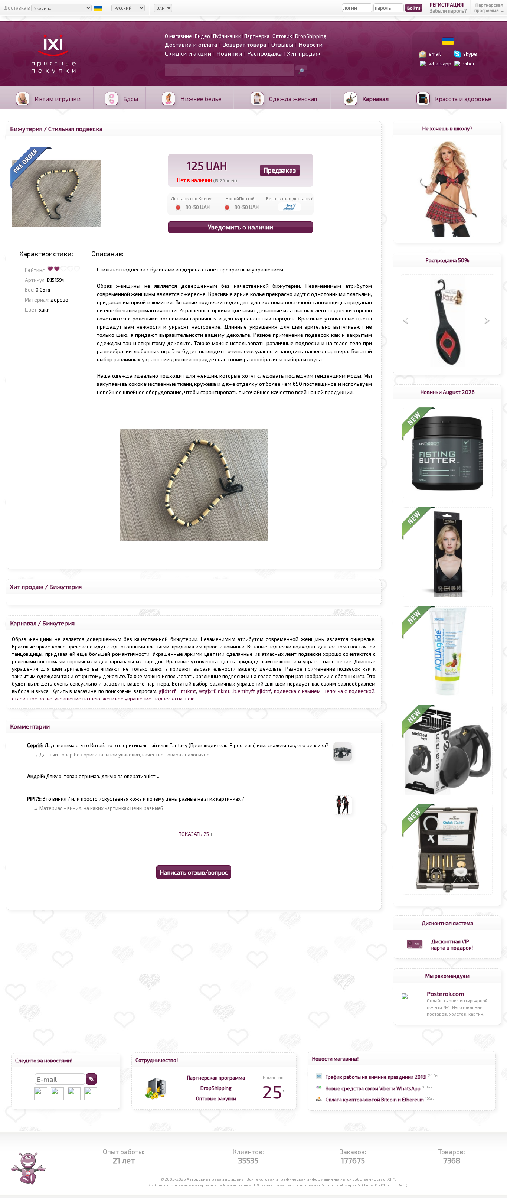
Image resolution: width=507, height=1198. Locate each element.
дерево (59, 300)
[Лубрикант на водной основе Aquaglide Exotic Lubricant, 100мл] (448, 696)
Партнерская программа (216, 1078)
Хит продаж (303, 53)
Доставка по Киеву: (191, 198)
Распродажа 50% (447, 260)
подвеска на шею (175, 698)
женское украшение (126, 698)
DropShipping (216, 1088)
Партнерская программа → (489, 7)
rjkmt (223, 691)
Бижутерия (26, 128)
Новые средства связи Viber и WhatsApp (373, 1088)
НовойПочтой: (241, 198)
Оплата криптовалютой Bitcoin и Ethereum (375, 1100)
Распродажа (264, 53)
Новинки (229, 53)
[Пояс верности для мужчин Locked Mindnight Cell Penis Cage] (448, 795)
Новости (310, 44)
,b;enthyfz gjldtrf (251, 691)
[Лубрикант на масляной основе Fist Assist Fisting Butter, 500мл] (448, 498)
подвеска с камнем (297, 691)
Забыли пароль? (448, 11)
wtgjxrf (207, 691)
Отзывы (282, 44)
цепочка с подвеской (349, 691)
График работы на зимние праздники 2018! (376, 1077)
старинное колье (32, 698)
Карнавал (23, 622)
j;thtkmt (187, 691)
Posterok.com (445, 993)
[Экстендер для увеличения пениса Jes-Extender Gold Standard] (448, 895)
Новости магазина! (335, 1058)
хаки (44, 310)
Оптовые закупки (216, 1098)
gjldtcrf (167, 691)
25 (273, 1091)
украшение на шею (77, 698)
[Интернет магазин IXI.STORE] (51, 78)
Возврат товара (244, 44)
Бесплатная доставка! (289, 198)
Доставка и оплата (191, 44)
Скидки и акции (188, 53)
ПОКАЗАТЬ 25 (194, 834)
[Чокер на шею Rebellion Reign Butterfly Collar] (448, 597)
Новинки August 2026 (447, 391)
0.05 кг (43, 290)
